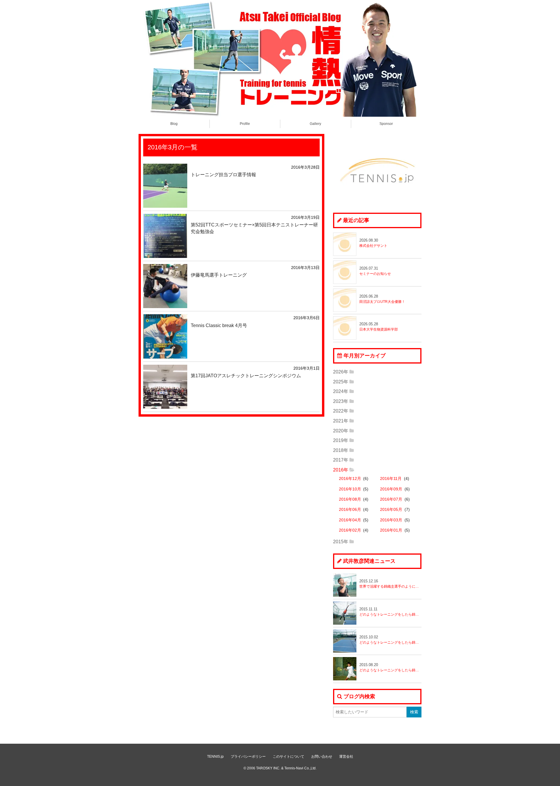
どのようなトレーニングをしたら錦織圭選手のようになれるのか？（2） (390, 639)
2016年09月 (391, 489)
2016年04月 (350, 520)
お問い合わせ (321, 756)
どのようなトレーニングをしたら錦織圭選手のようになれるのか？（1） (390, 667)
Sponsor (386, 124)
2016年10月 (350, 489)
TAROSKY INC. (268, 768)
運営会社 (346, 756)
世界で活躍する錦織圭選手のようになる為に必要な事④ (390, 583)
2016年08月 (350, 499)
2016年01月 (391, 530)
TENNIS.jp (215, 756)
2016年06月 (350, 509)
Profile (245, 124)
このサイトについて (288, 756)
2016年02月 (350, 530)
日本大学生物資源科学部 (378, 326)
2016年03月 (391, 520)
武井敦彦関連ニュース (369, 561)
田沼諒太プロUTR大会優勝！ (382, 299)
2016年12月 (350, 478)
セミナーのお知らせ (375, 271)
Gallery (315, 124)
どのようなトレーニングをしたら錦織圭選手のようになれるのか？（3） (390, 611)
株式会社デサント (373, 243)
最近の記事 (356, 220)
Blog (174, 124)
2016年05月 (391, 509)
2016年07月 (391, 499)
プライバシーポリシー (248, 756)
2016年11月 (391, 478)
